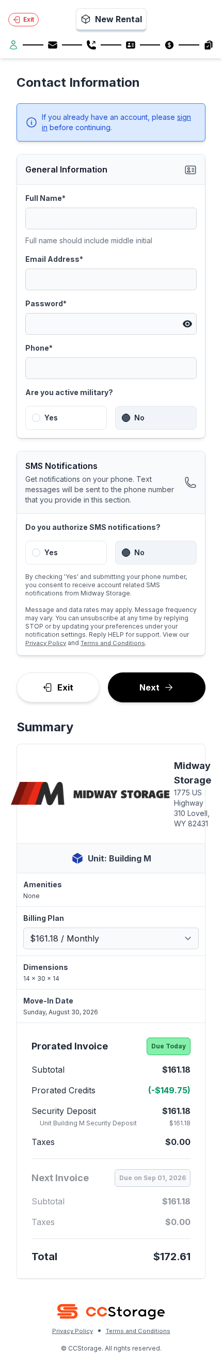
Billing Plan (43, 918)
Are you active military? (69, 392)
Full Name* (45, 198)
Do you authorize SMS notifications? (93, 527)
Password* (46, 303)
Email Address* (54, 259)
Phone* (39, 347)
